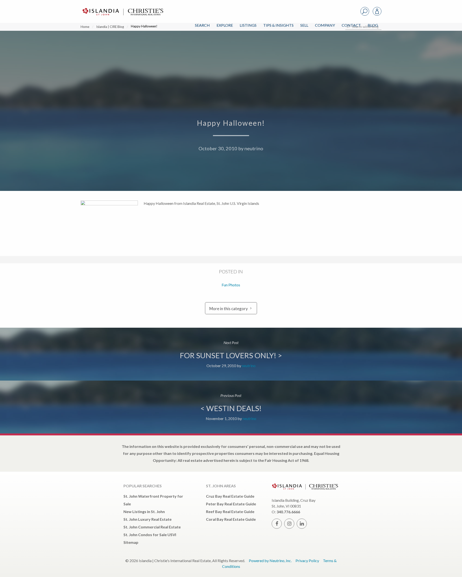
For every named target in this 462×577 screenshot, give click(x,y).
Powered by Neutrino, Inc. (270, 560)
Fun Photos (231, 284)
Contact (351, 25)
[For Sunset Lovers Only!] (231, 354)
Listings (248, 25)
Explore (225, 25)
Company (325, 25)
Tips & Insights (278, 25)
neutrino (253, 148)
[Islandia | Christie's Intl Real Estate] (122, 7)
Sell (304, 25)
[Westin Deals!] (231, 407)
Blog (373, 25)
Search (202, 25)
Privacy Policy (307, 560)
